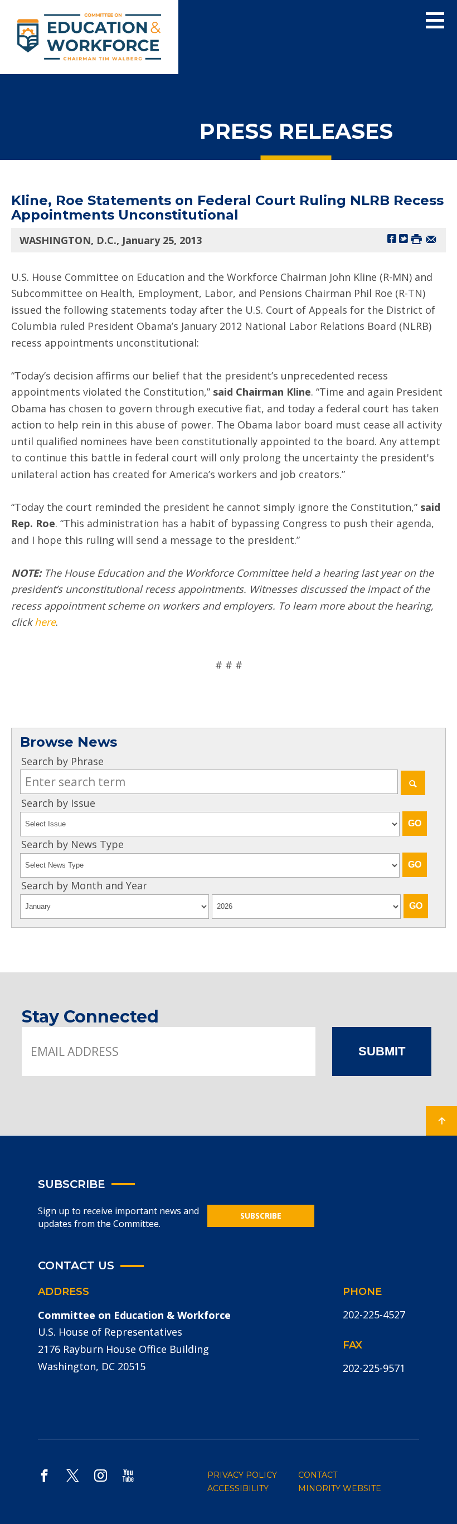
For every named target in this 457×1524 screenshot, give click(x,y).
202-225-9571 (374, 1368)
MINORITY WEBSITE (339, 1488)
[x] (72, 1475)
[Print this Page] (416, 238)
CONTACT (317, 1475)
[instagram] (100, 1475)
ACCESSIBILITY (238, 1488)
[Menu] (435, 21)
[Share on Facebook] (391, 238)
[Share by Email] (431, 238)
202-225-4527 (374, 1314)
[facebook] (44, 1475)
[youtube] (128, 1475)
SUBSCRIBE (260, 1215)
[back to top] (441, 1121)
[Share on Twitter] (403, 238)
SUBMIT (381, 1051)
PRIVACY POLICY (242, 1475)
